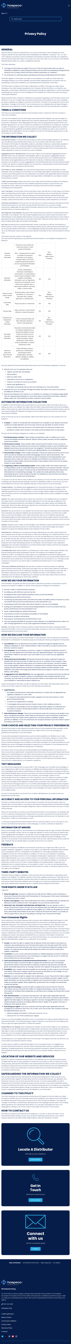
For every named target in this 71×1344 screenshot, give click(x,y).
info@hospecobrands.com (36, 1013)
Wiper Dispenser (46, 1263)
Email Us (35, 1249)
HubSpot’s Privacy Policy (41, 529)
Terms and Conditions (8, 115)
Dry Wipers (56, 1263)
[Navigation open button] (68, 5)
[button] (4, 13)
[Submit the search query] (12, 18)
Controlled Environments (30, 1263)
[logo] (12, 5)
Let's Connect (35, 1160)
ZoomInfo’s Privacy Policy (9, 521)
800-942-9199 (18, 1016)
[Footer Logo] (12, 1282)
